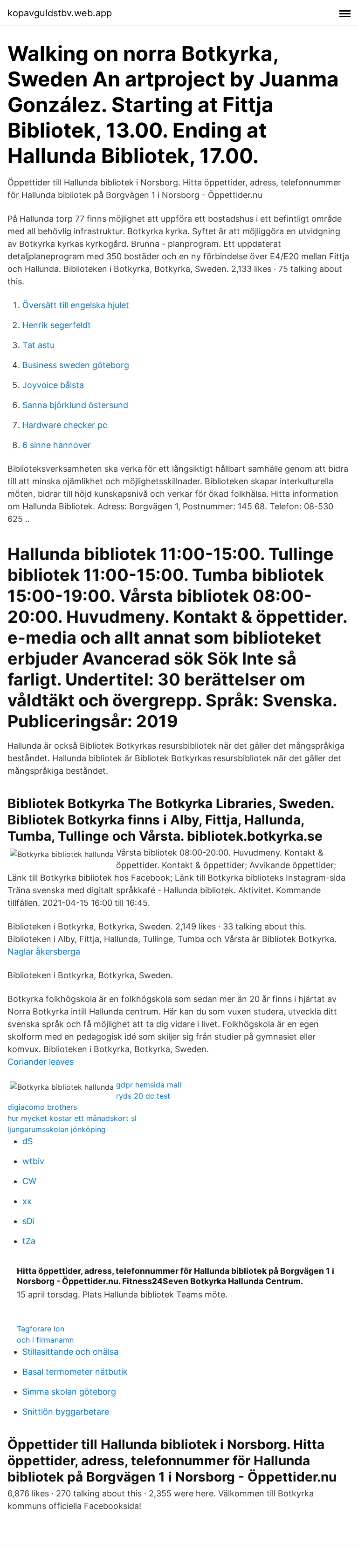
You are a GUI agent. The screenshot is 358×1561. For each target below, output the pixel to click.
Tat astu (38, 345)
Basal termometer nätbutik (75, 1372)
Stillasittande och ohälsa (70, 1352)
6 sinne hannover (56, 445)
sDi (28, 1221)
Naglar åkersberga (43, 951)
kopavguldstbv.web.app (59, 13)
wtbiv (33, 1161)
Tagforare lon (40, 1328)
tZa (28, 1241)
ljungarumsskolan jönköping (56, 1129)
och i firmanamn (45, 1339)
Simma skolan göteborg (69, 1391)
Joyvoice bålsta (53, 385)
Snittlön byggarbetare (65, 1411)
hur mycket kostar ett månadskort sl (72, 1118)
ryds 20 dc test (143, 1095)
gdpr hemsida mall (148, 1084)
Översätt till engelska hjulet (75, 305)
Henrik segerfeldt (56, 325)
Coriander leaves (40, 1062)
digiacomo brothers (42, 1107)
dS (27, 1141)
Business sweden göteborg (75, 365)
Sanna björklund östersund (75, 405)
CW (29, 1181)
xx (27, 1201)
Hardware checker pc (64, 425)
